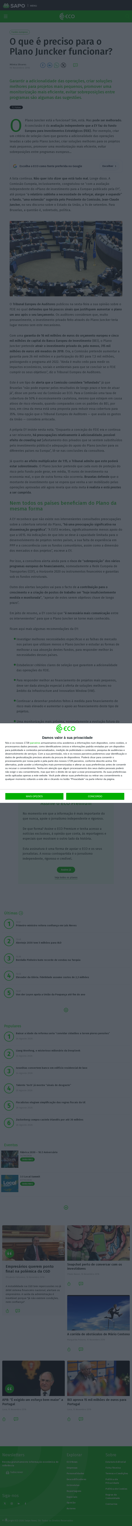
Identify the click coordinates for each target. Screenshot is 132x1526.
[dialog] (66, 763)
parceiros (35, 743)
